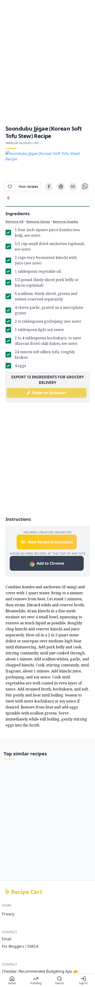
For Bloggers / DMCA (20, 946)
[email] (73, 186)
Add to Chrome (50, 563)
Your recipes (28, 186)
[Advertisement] (47, 62)
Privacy (8, 913)
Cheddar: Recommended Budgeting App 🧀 (40, 971)
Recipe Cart (26, 891)
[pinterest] (61, 186)
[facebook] (49, 186)
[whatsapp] (85, 186)
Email (6, 938)
